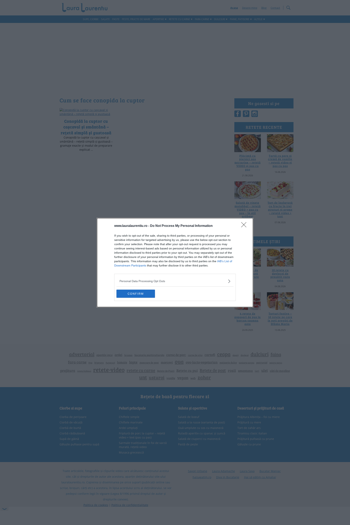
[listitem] (175, 281)
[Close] (245, 226)
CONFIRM (136, 293)
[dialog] (175, 262)
